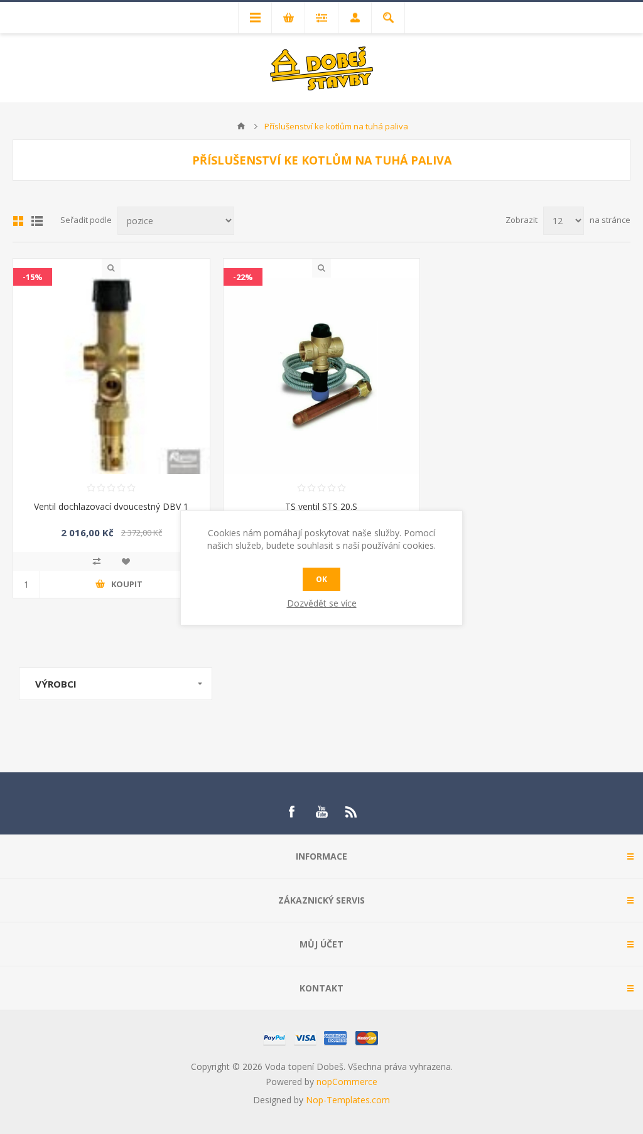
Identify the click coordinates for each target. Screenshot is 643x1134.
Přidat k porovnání (96, 561)
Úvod (241, 126)
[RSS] (352, 812)
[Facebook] (291, 812)
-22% (243, 277)
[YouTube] (321, 812)
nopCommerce (346, 1082)
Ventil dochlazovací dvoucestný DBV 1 (111, 506)
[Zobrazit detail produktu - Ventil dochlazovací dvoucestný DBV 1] (111, 376)
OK (321, 579)
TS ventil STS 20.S (321, 506)
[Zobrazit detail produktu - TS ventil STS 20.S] (322, 376)
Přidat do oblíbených (125, 561)
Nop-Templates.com (348, 1100)
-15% (33, 277)
